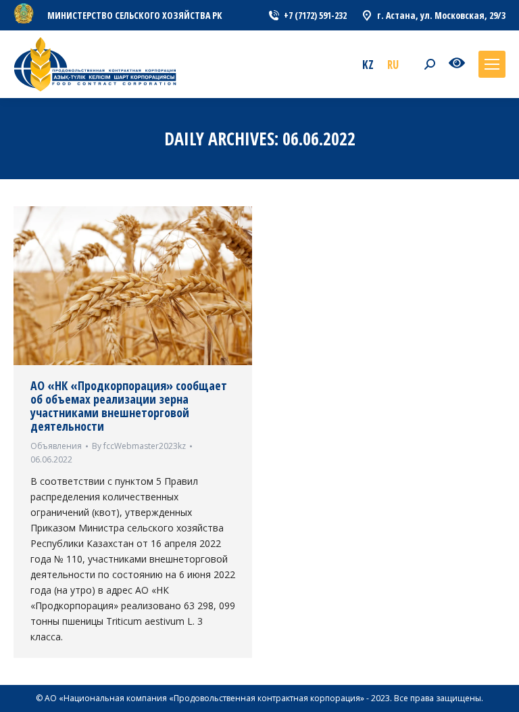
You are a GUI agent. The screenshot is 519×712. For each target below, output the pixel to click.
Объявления (56, 446)
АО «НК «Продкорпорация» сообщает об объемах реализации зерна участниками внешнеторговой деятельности (128, 405)
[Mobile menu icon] (491, 64)
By (139, 446)
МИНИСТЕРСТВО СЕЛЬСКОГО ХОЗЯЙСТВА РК (134, 15)
